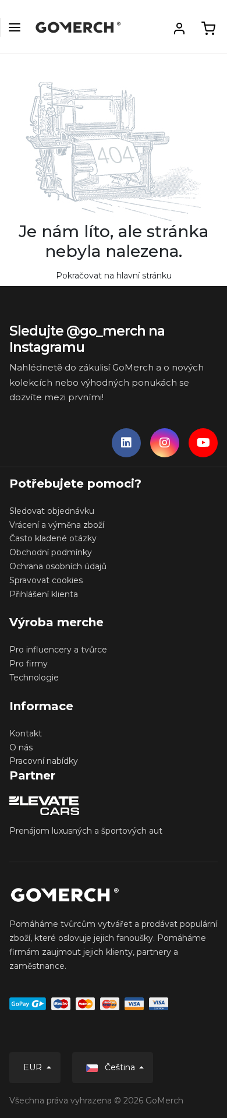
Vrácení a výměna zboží (56, 525)
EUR (33, 1067)
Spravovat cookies (46, 580)
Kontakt (25, 733)
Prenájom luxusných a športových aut (85, 831)
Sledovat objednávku (51, 511)
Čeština (119, 1067)
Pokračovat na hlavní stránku (114, 275)
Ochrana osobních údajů (58, 566)
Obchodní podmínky (50, 552)
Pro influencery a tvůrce (58, 649)
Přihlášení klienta (43, 594)
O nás (21, 747)
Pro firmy (28, 663)
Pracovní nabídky (43, 761)
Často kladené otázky (53, 538)
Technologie (34, 677)
